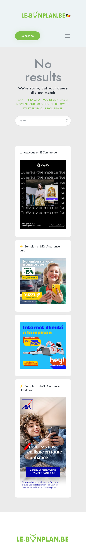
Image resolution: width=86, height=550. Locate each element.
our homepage (51, 108)
